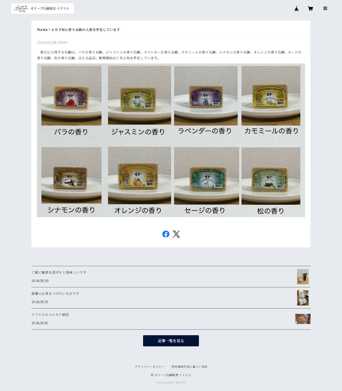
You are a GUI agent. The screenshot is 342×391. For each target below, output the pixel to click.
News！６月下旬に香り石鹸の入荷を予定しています (78, 30)
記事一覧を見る (171, 340)
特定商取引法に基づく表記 (190, 366)
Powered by (166, 382)
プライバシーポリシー (149, 366)
